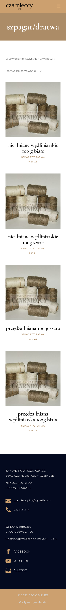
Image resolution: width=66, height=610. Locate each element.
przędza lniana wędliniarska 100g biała (33, 417)
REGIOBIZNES (38, 595)
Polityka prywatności (33, 602)
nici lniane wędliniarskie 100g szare (33, 239)
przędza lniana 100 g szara (33, 328)
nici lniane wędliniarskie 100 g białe (33, 148)
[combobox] (28, 71)
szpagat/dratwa (33, 157)
